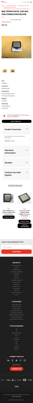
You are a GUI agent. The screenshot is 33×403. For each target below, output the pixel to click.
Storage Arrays (16, 269)
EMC (17, 343)
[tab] (16, 129)
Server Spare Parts (16, 265)
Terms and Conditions (16, 280)
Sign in (13, 292)
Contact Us (16, 290)
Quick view (8, 217)
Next (31, 199)
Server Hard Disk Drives (16, 271)
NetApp (16, 345)
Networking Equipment (16, 312)
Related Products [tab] (15, 185)
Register (19, 292)
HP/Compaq (16, 339)
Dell (17, 331)
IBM (16, 329)
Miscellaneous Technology (16, 319)
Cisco (16, 337)
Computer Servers (16, 306)
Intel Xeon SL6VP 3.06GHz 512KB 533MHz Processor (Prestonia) (24, 213)
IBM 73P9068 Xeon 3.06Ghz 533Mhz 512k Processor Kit (8, 212)
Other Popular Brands (16, 317)
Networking (16, 274)
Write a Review (6, 22)
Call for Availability (24, 226)
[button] (16, 369)
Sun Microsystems (16, 333)
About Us (16, 278)
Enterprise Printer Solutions (16, 315)
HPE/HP (16, 335)
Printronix (16, 347)
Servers (16, 267)
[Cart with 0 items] (28, 2)
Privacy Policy (16, 282)
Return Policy (16, 284)
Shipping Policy (16, 286)
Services (16, 276)
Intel (16, 341)
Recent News (16, 288)
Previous (2, 199)
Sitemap (16, 294)
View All (16, 349)
